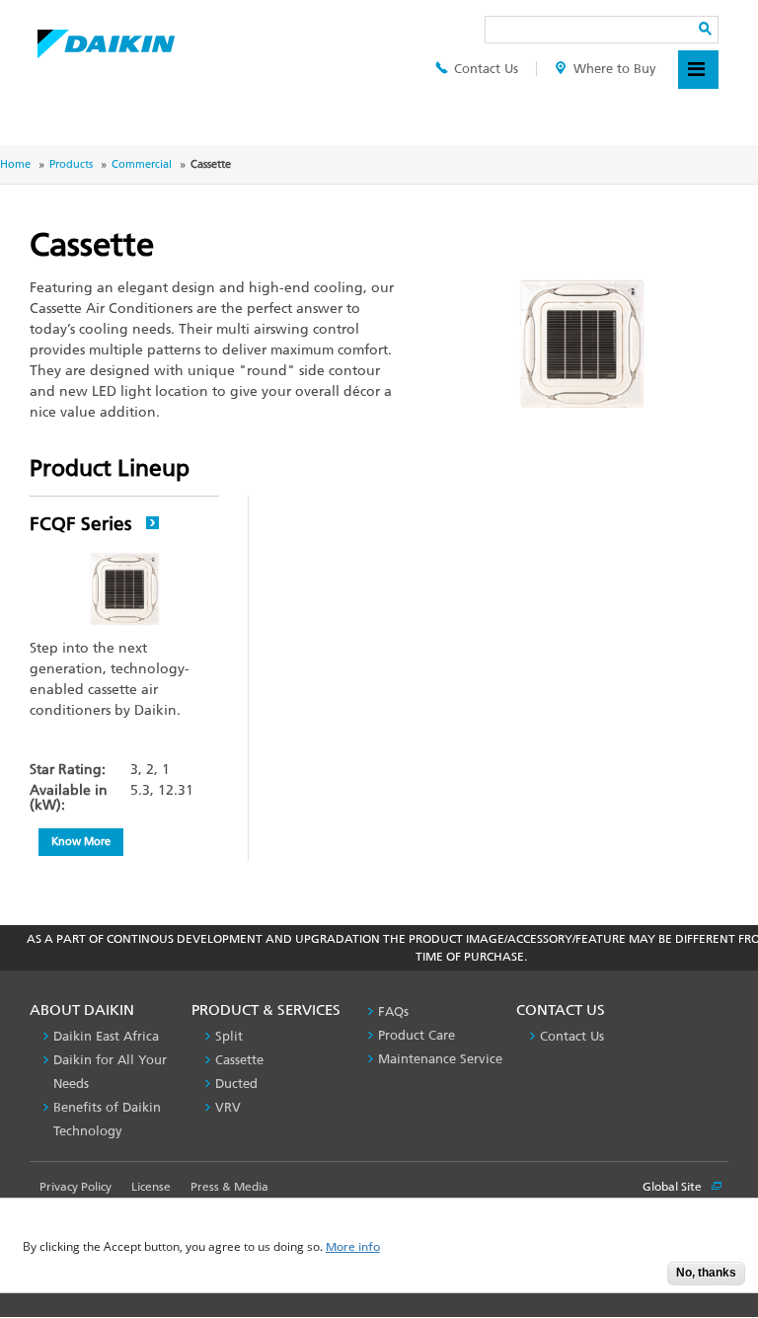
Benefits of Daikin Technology (107, 1119)
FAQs (393, 1011)
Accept (637, 1279)
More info (353, 1247)
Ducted (236, 1083)
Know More (81, 841)
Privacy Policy (75, 1187)
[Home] (106, 38)
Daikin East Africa (106, 1036)
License (151, 1187)
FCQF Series (83, 523)
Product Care (416, 1035)
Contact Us (486, 68)
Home (15, 164)
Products (71, 164)
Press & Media (229, 1187)
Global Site (674, 1187)
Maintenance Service (440, 1058)
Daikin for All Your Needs (110, 1071)
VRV (228, 1107)
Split (229, 1036)
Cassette (239, 1059)
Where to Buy (614, 68)
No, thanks (706, 1272)
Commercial (142, 164)
